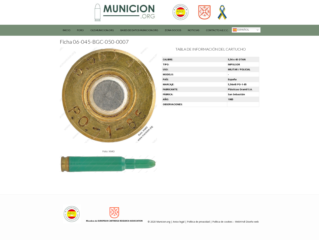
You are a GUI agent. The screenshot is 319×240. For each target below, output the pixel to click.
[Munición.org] (159, 12)
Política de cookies (222, 221)
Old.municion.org (102, 30)
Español (243, 29)
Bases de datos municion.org (139, 30)
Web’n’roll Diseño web (247, 221)
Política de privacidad (198, 221)
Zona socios (173, 30)
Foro (80, 30)
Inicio (66, 30)
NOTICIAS (193, 30)
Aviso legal (178, 221)
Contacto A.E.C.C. (217, 30)
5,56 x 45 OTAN (237, 59)
